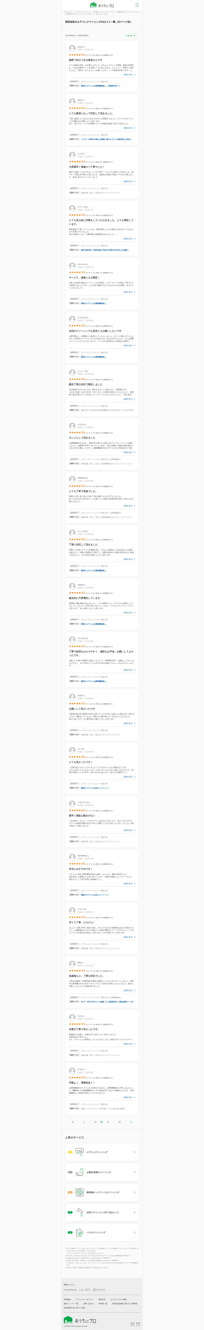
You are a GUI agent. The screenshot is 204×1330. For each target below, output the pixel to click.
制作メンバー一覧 (71, 1304)
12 (107, 1122)
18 (119, 1122)
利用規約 (67, 1299)
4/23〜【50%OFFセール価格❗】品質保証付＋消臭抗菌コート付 (107, 1002)
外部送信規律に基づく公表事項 (124, 1304)
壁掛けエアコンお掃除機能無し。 (94, 303)
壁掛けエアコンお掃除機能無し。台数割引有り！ (100, 86)
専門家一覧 (102, 1304)
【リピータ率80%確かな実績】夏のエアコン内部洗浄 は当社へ (106, 139)
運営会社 (102, 1299)
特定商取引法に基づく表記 (74, 1308)
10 (95, 1122)
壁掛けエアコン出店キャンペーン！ (95, 788)
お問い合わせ (88, 1304)
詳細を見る (128, 75)
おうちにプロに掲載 (118, 1299)
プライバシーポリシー (85, 1299)
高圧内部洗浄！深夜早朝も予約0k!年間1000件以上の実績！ (105, 250)
